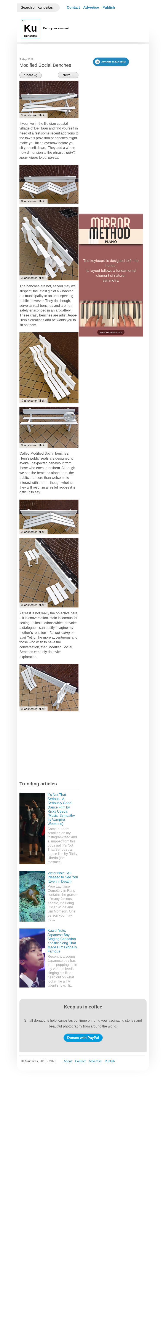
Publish (108, 7)
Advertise (91, 7)
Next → (68, 75)
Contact (73, 7)
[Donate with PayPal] (83, 1038)
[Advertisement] (51, 747)
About (68, 1061)
